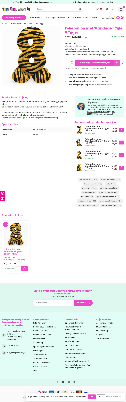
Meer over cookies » (114, 397)
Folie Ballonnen (39, 323)
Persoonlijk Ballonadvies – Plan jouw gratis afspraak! (77, 366)
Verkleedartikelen (40, 358)
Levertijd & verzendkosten (76, 333)
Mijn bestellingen (103, 327)
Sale (35, 370)
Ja (92, 396)
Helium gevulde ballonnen (57, 17)
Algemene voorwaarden (75, 353)
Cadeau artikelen (40, 366)
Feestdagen (38, 350)
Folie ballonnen (35, 17)
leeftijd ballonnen (88, 205)
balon (110, 184)
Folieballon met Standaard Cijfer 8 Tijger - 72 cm (13, 251)
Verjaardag (38, 342)
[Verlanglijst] (113, 9)
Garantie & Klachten (73, 349)
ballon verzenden (110, 180)
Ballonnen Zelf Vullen (42, 335)
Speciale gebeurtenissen (44, 346)
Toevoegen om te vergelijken (76, 68)
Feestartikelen (39, 338)
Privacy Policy (70, 357)
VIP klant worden (72, 345)
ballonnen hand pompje (32, 115)
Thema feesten (40, 354)
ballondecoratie (93, 184)
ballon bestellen (88, 180)
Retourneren (70, 337)
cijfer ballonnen (108, 188)
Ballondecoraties (80, 17)
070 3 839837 (13, 346)
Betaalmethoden (72, 341)
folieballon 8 (88, 192)
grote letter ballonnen (110, 201)
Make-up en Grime (41, 362)
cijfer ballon (89, 188)
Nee (101, 396)
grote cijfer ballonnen (107, 197)
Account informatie (104, 323)
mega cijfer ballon (111, 205)
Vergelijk (99, 335)
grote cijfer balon (87, 201)
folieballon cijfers (108, 192)
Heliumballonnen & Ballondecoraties (73, 328)
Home (4, 23)
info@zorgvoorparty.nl (98, 111)
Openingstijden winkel (74, 323)
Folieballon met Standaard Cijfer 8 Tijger (28, 23)
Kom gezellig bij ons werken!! (77, 361)
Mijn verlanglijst (102, 331)
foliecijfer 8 (87, 197)
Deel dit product (97, 68)
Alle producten (102, 338)
